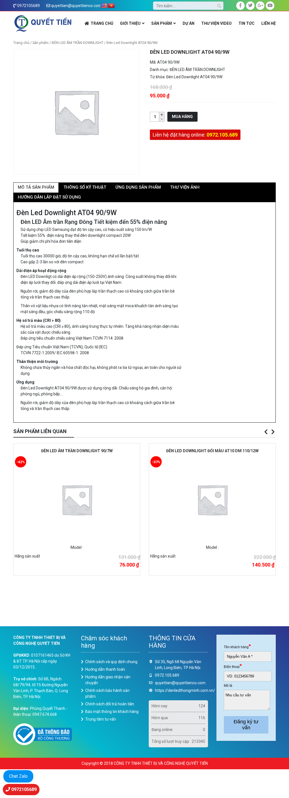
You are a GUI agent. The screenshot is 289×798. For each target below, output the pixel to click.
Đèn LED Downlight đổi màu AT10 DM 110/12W (212, 451)
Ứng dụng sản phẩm (138, 187)
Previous (266, 432)
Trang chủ (21, 43)
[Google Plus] (260, 5)
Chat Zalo (18, 776)
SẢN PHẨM (161, 23)
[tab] (36, 188)
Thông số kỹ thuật (85, 187)
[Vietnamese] (111, 6)
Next (273, 432)
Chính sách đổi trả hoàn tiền (109, 704)
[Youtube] (270, 5)
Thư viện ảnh (185, 187)
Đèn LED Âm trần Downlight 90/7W (77, 451)
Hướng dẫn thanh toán (105, 669)
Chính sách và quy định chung (111, 661)
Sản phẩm (40, 43)
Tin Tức (246, 23)
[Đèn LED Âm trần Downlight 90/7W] (76, 499)
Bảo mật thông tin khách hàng (112, 711)
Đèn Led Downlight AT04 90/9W (194, 77)
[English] (104, 6)
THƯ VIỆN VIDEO (216, 23)
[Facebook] (240, 5)
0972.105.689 (222, 135)
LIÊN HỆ (268, 23)
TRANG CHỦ (102, 23)
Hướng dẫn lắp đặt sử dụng (49, 197)
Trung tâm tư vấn (100, 719)
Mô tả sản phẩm (36, 187)
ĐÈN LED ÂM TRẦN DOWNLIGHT (77, 43)
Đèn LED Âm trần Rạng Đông (57, 222)
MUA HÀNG (182, 116)
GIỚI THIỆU (130, 23)
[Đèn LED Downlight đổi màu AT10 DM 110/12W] (212, 499)
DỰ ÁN (188, 23)
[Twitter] (250, 5)
